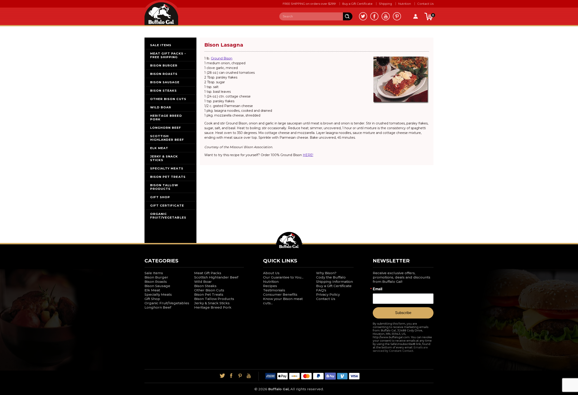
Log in (415, 16)
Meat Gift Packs (207, 273)
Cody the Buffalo (331, 277)
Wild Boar (203, 281)
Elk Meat (152, 290)
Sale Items (153, 273)
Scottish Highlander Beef (216, 277)
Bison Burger (156, 277)
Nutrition (404, 3)
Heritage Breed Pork (212, 307)
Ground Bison (221, 58)
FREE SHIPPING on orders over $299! (309, 3)
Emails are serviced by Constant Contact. (400, 349)
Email (377, 289)
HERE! (308, 155)
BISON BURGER (163, 65)
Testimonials (274, 290)
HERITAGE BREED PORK (166, 117)
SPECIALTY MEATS (166, 168)
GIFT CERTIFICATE (167, 205)
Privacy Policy (328, 294)
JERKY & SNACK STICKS (164, 158)
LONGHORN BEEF (165, 127)
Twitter (363, 16)
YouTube (386, 16)
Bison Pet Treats (208, 294)
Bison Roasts (155, 281)
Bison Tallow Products (214, 299)
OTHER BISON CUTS (168, 99)
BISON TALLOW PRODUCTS (164, 186)
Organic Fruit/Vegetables (166, 303)
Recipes (270, 286)
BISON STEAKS (163, 90)
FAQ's (321, 290)
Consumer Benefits (280, 294)
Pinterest (397, 16)
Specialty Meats (158, 294)
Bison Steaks (205, 286)
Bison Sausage (157, 286)
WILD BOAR (160, 107)
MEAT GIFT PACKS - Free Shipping (168, 55)
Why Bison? (326, 273)
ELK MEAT (159, 148)
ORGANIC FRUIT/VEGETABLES (168, 215)
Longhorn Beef (157, 307)
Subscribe (403, 313)
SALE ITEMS (160, 45)
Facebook (374, 16)
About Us (271, 273)
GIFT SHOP (160, 197)
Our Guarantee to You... (283, 277)
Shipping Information (334, 281)
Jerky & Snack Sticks (212, 303)
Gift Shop (152, 299)
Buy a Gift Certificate (357, 3)
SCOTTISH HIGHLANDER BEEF (167, 137)
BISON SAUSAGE (165, 82)
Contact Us (425, 3)
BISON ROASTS (163, 74)
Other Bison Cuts (209, 290)
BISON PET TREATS (168, 176)
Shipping (385, 3)
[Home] (161, 12)
